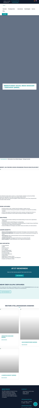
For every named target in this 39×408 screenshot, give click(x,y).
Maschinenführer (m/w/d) (29, 342)
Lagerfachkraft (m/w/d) (9, 375)
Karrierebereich (4, 159)
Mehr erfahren (4, 339)
